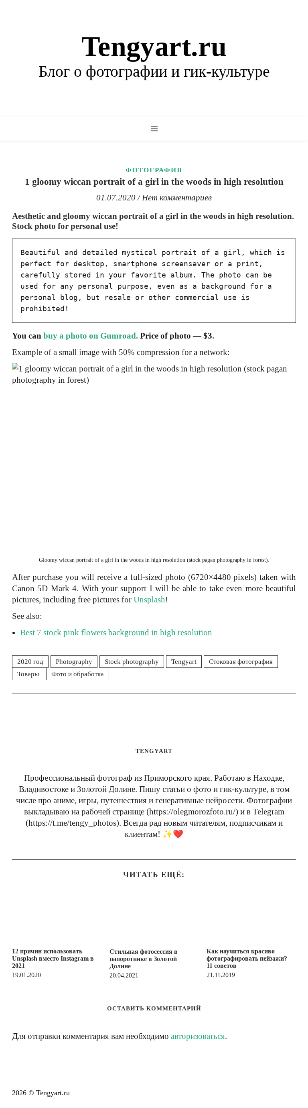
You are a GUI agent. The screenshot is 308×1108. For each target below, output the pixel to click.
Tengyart (184, 661)
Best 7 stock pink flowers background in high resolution (116, 632)
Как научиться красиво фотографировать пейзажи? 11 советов (247, 958)
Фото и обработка (77, 674)
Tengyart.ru (154, 47)
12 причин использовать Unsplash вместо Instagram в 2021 (53, 958)
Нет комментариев (177, 197)
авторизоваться (198, 1036)
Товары (28, 674)
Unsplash (149, 599)
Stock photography (132, 661)
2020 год (30, 661)
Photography (74, 661)
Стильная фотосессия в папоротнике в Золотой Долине (143, 958)
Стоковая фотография (241, 661)
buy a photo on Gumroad (89, 336)
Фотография (154, 170)
